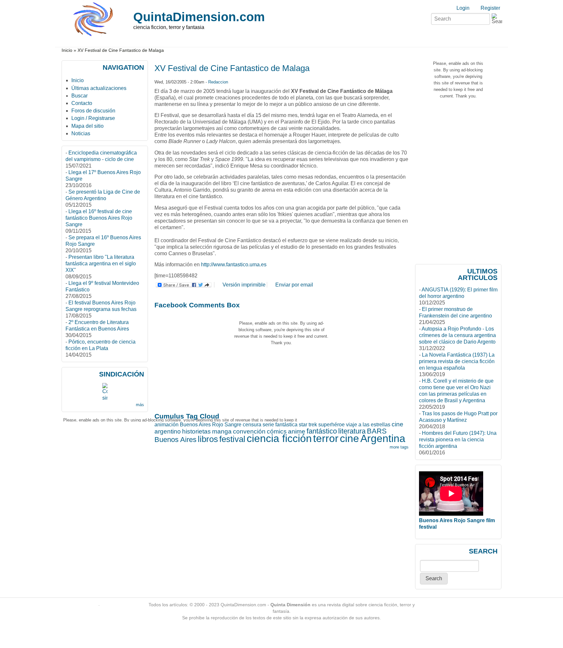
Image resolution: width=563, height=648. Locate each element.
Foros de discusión (93, 110)
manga (222, 431)
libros (208, 439)
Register (490, 8)
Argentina (382, 438)
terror (326, 438)
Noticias (80, 133)
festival (232, 439)
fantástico (322, 431)
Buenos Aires (175, 439)
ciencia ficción (279, 438)
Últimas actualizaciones (98, 88)
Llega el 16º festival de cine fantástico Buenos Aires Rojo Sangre (98, 218)
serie (268, 424)
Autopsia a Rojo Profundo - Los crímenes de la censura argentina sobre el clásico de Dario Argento (457, 335)
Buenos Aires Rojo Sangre (210, 424)
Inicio (67, 50)
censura (252, 424)
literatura (352, 431)
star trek (308, 424)
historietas (196, 431)
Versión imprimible (244, 284)
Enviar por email (294, 284)
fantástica (286, 424)
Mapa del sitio (87, 126)
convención (249, 431)
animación (166, 424)
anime (296, 431)
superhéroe (331, 424)
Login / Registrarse (93, 118)
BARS (377, 431)
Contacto (81, 103)
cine (349, 438)
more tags (399, 447)
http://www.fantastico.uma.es (234, 264)
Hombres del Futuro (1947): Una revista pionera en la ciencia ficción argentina (458, 439)
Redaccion (218, 82)
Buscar (79, 95)
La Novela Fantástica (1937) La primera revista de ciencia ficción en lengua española (457, 361)
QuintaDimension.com (199, 17)
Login (462, 8)
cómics (277, 431)
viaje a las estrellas (368, 424)
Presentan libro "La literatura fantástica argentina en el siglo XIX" (100, 263)
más (140, 404)
